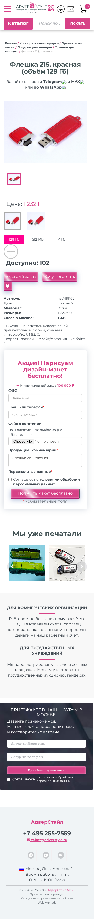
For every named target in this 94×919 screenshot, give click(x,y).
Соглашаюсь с (46, 481)
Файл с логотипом (24, 424)
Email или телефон (26, 407)
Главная (11, 43)
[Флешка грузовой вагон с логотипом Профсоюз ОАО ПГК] (27, 563)
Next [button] (81, 566)
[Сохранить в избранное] (8, 286)
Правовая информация (47, 894)
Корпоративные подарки (39, 43)
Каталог (18, 23)
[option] (45, 132)
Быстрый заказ (21, 276)
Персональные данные (30, 471)
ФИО (12, 390)
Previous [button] (12, 566)
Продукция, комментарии (33, 450)
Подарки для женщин (34, 47)
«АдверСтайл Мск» (60, 890)
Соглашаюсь (42, 779)
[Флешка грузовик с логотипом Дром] (67, 563)
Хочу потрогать (59, 276)
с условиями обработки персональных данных (55, 779)
